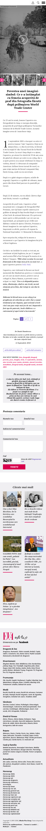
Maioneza (20, 737)
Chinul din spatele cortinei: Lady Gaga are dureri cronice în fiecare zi (23, 399)
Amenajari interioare (25, 747)
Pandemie (7, 766)
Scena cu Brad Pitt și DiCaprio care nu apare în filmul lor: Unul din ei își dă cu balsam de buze (23, 385)
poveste (6, 360)
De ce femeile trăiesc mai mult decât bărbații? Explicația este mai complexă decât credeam (33, 514)
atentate (25, 362)
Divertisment (9, 661)
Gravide (25, 752)
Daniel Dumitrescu (24, 331)
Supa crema (33, 735)
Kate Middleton (22, 664)
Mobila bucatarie (9, 747)
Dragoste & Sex (10, 649)
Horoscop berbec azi (11, 812)
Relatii (32, 651)
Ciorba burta (16, 739)
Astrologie (7, 784)
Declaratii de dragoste (21, 656)
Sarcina (6, 704)
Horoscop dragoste (10, 780)
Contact (13, 827)
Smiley (18, 668)
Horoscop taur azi (10, 795)
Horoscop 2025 (9, 776)
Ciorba (18, 733)
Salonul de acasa (24, 684)
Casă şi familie (10, 745)
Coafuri (28, 680)
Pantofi (12, 694)
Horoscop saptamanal (11, 814)
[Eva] (7, 2)
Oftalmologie (24, 709)
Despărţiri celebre (19, 764)
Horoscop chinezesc (10, 782)
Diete (5, 719)
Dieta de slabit (8, 723)
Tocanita (18, 735)
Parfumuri (21, 680)
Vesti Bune (31, 764)
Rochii (8, 680)
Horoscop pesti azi (10, 805)
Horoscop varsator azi (11, 803)
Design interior (26, 749)
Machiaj (35, 680)
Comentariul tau (10, 439)
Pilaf (26, 737)
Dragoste (6, 651)
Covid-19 (39, 764)
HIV (9, 711)
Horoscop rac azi (9, 788)
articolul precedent (13, 350)
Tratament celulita (10, 684)
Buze (21, 682)
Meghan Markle (9, 664)
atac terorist (7, 362)
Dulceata (10, 735)
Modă (5, 689)
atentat (39, 360)
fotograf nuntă (17, 364)
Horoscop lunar (9, 786)
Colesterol (18, 707)
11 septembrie (30, 360)
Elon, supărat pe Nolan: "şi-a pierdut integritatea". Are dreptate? (11, 607)
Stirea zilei (22, 762)
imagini (17, 360)
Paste (12, 733)
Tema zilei (31, 762)
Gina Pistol (35, 668)
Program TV (30, 670)
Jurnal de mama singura (12, 752)
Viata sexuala (24, 651)
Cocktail (25, 735)
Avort (32, 709)
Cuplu (38, 651)
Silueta (30, 723)
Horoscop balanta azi (11, 809)
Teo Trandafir (18, 666)
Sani (40, 680)
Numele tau (8, 418)
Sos (27, 733)
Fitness (10, 719)
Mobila (36, 747)
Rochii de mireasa (28, 692)
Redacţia (6, 827)
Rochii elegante (22, 694)
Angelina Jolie (29, 666)
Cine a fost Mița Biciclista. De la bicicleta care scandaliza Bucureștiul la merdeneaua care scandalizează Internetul (10, 518)
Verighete (6, 697)
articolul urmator (33, 350)
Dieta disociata (21, 723)
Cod (4, 456)
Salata (32, 733)
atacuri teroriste (36, 362)
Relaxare (27, 719)
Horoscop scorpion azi (11, 799)
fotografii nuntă (29, 364)
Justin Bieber (8, 670)
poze (11, 360)
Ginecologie (33, 704)
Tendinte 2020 (31, 697)
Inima (18, 704)
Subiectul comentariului (14, 429)
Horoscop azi (8, 778)
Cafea (37, 733)
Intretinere (7, 721)
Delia (29, 668)
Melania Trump (19, 670)
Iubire (5, 653)
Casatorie (12, 653)
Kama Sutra (24, 653)
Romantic (14, 651)
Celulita (26, 682)
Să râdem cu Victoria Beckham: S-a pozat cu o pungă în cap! (23, 390)
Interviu (14, 762)
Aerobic (15, 721)
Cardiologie (13, 709)
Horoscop (7, 771)
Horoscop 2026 (9, 774)
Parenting (36, 749)
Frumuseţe (8, 677)
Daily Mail (26, 264)
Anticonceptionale (30, 707)
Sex (18, 653)
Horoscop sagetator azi (12, 801)
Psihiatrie (23, 711)
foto (20, 357)
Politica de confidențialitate (12, 825)
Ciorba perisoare (35, 737)
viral (22, 360)
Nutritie (37, 721)
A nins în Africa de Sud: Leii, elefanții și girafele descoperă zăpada (23, 380)
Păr (4, 680)
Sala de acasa (17, 725)
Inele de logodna (34, 694)
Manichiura (7, 682)
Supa (5, 735)
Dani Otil (11, 668)
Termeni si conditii (30, 825)
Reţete (6, 730)
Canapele (6, 749)
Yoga (34, 719)
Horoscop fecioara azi (11, 793)
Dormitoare (15, 749)
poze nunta (17, 362)
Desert (13, 737)
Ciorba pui (7, 739)
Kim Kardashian (34, 664)
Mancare (6, 733)
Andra (23, 668)
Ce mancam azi (28, 739)
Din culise (6, 762)
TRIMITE (14, 466)
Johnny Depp (8, 666)
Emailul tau (29, 418)
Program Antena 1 (15, 672)
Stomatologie (8, 707)
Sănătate (7, 702)
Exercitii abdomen (26, 721)
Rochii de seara (14, 692)
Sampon (15, 682)
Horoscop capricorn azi (12, 797)
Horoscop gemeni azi (11, 791)
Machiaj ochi (35, 682)
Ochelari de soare (18, 697)
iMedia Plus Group (25, 821)
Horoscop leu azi (9, 807)
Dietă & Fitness (10, 716)
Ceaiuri (12, 704)
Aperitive (6, 737)
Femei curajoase (35, 752)
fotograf (34, 357)
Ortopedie (15, 711)
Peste (23, 733)
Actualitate (7, 364)
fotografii (26, 357)
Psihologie (25, 704)
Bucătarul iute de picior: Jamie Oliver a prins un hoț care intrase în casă (23, 394)
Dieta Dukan (18, 719)
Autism (5, 754)
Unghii (14, 680)
